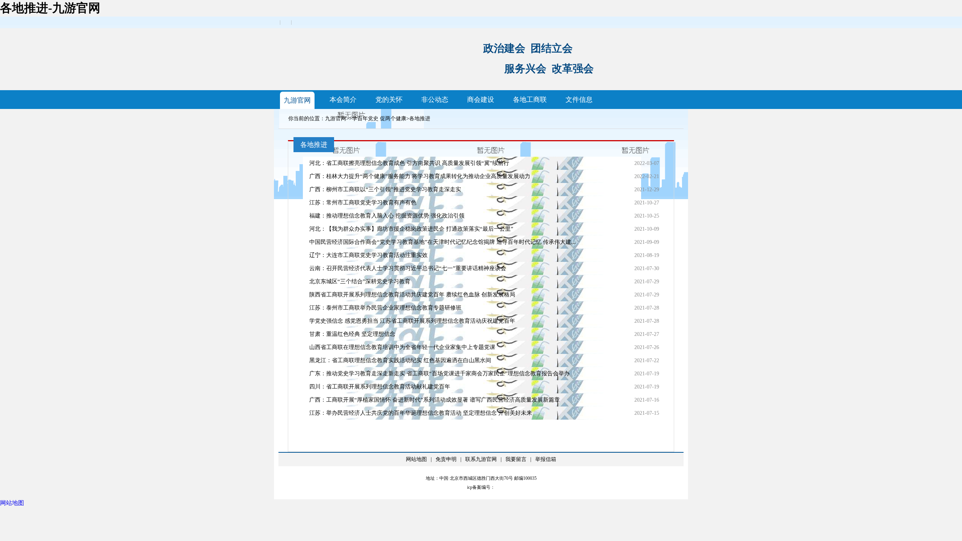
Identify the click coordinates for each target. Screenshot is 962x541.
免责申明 (446, 459)
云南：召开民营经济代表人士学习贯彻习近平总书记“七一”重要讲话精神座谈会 (407, 268)
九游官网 (297, 100)
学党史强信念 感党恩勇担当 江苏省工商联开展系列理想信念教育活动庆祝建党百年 (412, 321)
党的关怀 (388, 99)
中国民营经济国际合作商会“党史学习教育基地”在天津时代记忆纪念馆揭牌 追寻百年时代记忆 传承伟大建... (442, 242)
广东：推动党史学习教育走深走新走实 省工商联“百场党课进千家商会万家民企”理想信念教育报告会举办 (439, 373)
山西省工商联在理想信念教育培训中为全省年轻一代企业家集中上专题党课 (402, 347)
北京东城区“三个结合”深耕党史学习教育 (359, 281)
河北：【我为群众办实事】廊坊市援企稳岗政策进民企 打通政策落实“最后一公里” (411, 229)
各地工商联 (530, 99)
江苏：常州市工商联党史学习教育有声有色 (362, 202)
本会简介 (343, 99)
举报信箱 (545, 459)
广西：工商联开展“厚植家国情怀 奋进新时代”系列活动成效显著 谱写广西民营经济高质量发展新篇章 (434, 400)
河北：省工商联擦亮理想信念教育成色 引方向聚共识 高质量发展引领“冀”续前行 (409, 163)
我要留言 (515, 459)
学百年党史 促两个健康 (379, 118)
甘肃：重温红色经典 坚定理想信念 (352, 334)
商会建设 (480, 99)
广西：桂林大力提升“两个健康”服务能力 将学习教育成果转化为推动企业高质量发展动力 (419, 176)
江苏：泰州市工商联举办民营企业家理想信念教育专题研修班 (385, 308)
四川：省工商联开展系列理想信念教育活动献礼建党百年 (379, 387)
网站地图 (416, 459)
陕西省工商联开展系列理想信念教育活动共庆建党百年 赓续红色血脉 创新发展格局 (412, 295)
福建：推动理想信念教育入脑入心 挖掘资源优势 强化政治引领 (386, 216)
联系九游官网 (481, 459)
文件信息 (579, 99)
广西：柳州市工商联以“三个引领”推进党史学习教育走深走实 (385, 189)
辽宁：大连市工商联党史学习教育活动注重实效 (368, 255)
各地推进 (419, 118)
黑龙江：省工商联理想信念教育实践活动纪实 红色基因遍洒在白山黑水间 (400, 360)
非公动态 (434, 99)
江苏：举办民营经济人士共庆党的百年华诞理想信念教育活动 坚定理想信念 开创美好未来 (420, 413)
